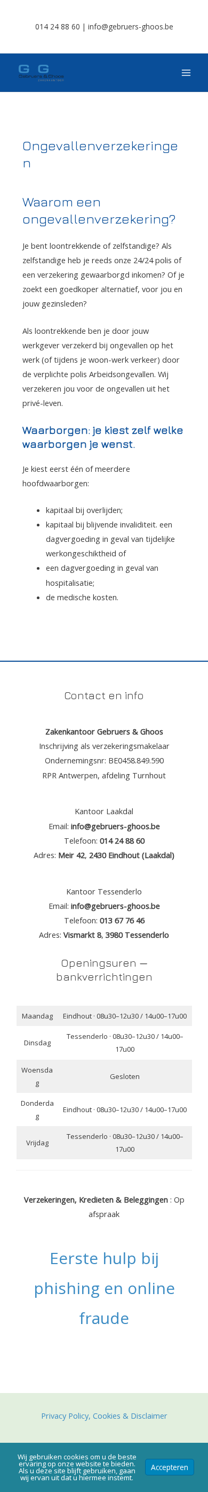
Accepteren (169, 1467)
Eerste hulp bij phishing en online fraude (104, 1287)
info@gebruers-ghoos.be (130, 26)
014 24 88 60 (57, 26)
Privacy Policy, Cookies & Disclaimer (104, 1415)
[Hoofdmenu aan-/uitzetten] (186, 73)
